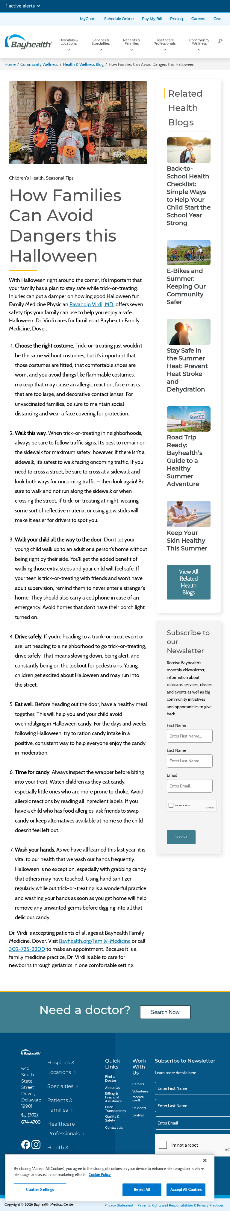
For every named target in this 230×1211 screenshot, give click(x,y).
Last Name (176, 750)
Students (139, 1108)
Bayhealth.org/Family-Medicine (95, 941)
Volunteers (140, 1091)
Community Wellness (199, 41)
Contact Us (114, 1127)
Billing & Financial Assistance (113, 1097)
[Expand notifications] (38, 6)
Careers (198, 18)
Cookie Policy (100, 1174)
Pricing (176, 18)
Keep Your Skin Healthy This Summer (187, 540)
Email (172, 775)
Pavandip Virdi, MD (91, 304)
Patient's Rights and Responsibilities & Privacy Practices (180, 1205)
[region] (109, 1177)
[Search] (220, 41)
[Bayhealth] (28, 42)
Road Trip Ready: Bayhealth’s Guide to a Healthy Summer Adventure (184, 461)
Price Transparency (115, 1109)
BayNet (138, 1115)
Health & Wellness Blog (83, 64)
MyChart (88, 18)
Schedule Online (119, 18)
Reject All (142, 1189)
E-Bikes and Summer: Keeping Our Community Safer (186, 286)
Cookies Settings (40, 1189)
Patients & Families (131, 41)
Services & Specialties (101, 41)
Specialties (60, 1086)
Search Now (165, 1012)
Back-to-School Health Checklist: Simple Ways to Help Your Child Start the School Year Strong (189, 196)
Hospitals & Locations (68, 41)
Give (217, 18)
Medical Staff (138, 1099)
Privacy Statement (119, 1205)
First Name (176, 725)
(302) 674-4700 (30, 1119)
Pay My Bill (152, 18)
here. (192, 1072)
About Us (112, 1087)
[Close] (204, 1160)
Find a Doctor (110, 1078)
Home (10, 64)
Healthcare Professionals (164, 41)
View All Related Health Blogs (188, 582)
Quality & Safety (112, 1118)
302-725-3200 (27, 949)
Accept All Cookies (185, 1189)
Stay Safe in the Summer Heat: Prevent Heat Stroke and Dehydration (187, 370)
